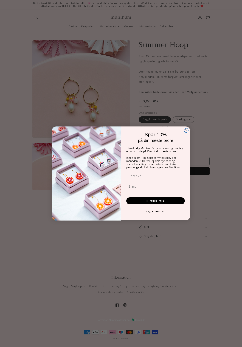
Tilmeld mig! (155, 200)
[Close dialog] (186, 130)
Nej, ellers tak (155, 211)
